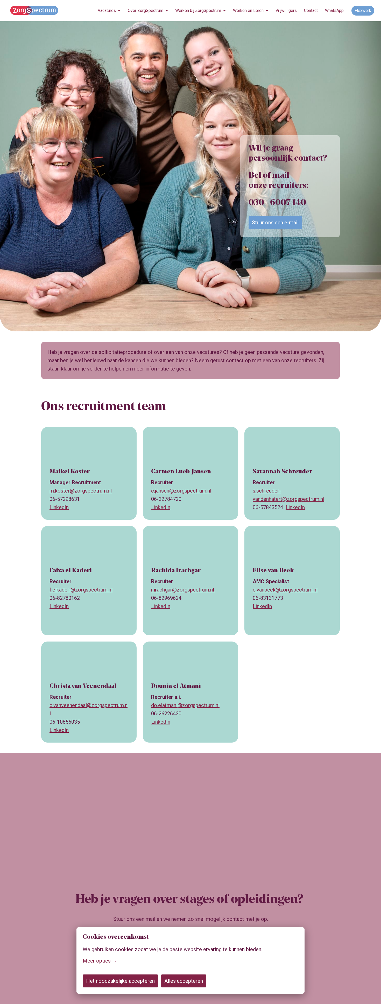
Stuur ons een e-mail (275, 222)
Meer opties (97, 961)
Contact (311, 10)
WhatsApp (334, 10)
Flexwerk (363, 10)
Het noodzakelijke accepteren (120, 981)
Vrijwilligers (286, 10)
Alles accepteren (183, 981)
